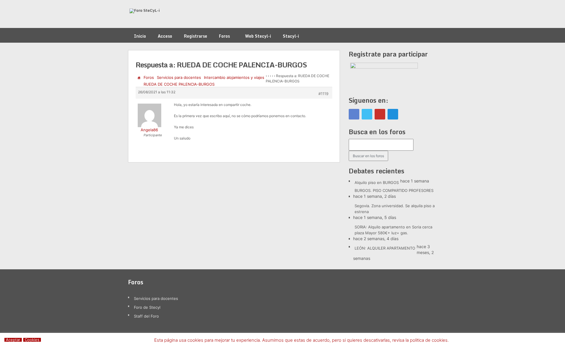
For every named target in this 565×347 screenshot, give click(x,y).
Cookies (32, 340)
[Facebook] (354, 114)
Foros (224, 36)
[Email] (393, 114)
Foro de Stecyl (147, 307)
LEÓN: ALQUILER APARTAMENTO (385, 248)
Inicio (140, 36)
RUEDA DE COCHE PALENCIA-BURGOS (179, 84)
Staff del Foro (146, 316)
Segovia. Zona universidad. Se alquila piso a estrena (395, 208)
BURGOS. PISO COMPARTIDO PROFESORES (394, 190)
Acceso (165, 36)
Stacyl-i (291, 36)
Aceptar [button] (13, 340)
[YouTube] (380, 114)
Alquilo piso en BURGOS (377, 182)
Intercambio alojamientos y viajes (234, 77)
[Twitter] (367, 114)
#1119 (323, 93)
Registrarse (195, 36)
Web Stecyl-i (258, 36)
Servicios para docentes (179, 77)
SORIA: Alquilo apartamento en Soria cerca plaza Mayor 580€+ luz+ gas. (393, 230)
